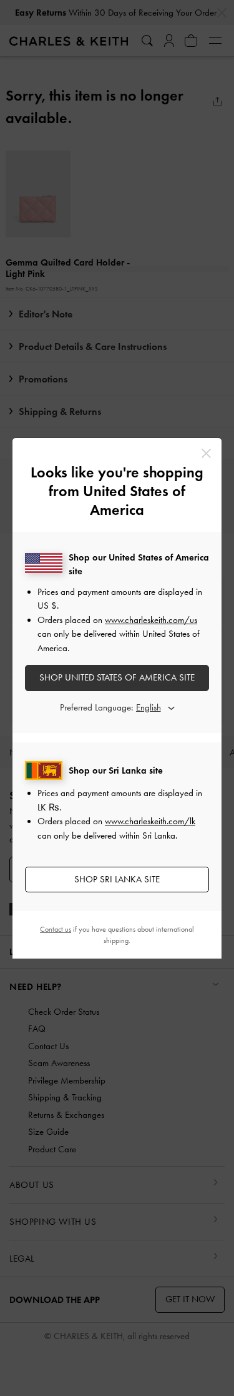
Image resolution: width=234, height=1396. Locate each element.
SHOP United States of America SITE (117, 677)
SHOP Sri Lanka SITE (117, 879)
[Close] (206, 453)
